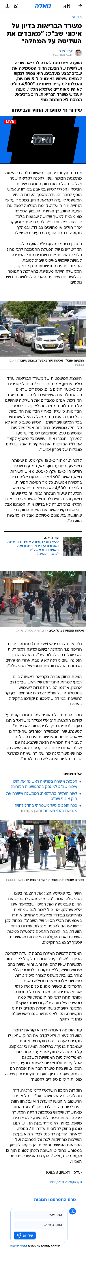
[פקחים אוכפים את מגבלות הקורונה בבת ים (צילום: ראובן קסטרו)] (43, 852)
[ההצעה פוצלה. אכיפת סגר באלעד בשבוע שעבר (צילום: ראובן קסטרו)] (43, 335)
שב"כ (60, 1182)
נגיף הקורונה (73, 1182)
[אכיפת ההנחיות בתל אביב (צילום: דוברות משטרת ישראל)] (43, 603)
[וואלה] (43, 6)
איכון (52, 1182)
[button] (67, 6)
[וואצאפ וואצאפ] (16, 6)
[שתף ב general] (7, 6)
